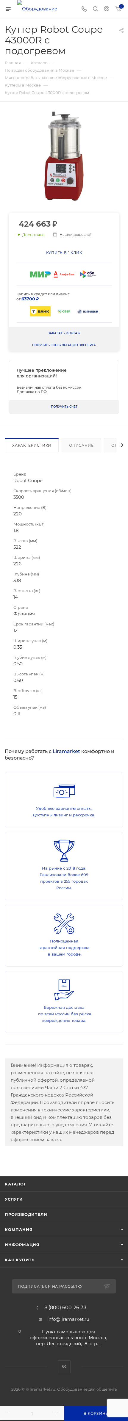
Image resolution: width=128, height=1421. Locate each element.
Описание (81, 445)
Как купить (20, 1259)
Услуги (14, 1199)
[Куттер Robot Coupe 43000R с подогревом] (64, 156)
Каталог (15, 1184)
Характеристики (31, 445)
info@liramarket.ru (68, 1319)
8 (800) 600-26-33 (65, 1307)
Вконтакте (64, 1366)
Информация (22, 1244)
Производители (26, 1214)
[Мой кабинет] (106, 9)
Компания (18, 1229)
